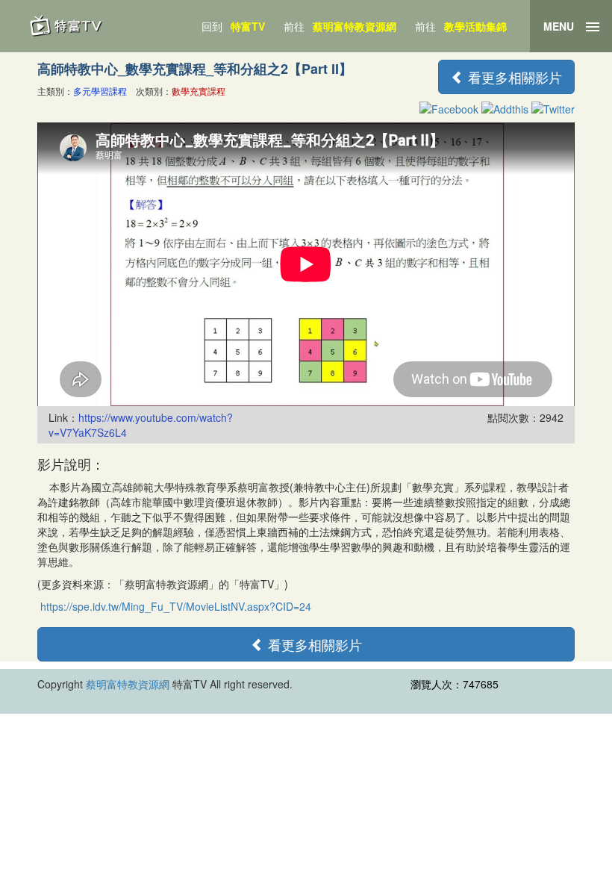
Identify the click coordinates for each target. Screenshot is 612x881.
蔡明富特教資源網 (354, 26)
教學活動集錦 (475, 26)
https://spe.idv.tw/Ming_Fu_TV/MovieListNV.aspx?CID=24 (175, 606)
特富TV (248, 26)
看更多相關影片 (513, 77)
